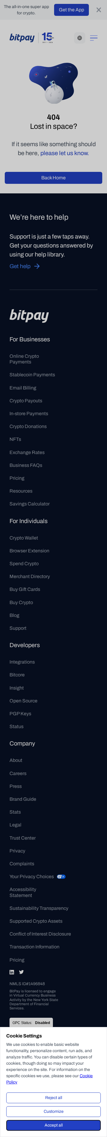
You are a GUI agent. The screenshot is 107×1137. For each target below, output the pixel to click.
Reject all (53, 1097)
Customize (54, 1111)
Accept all (54, 1125)
